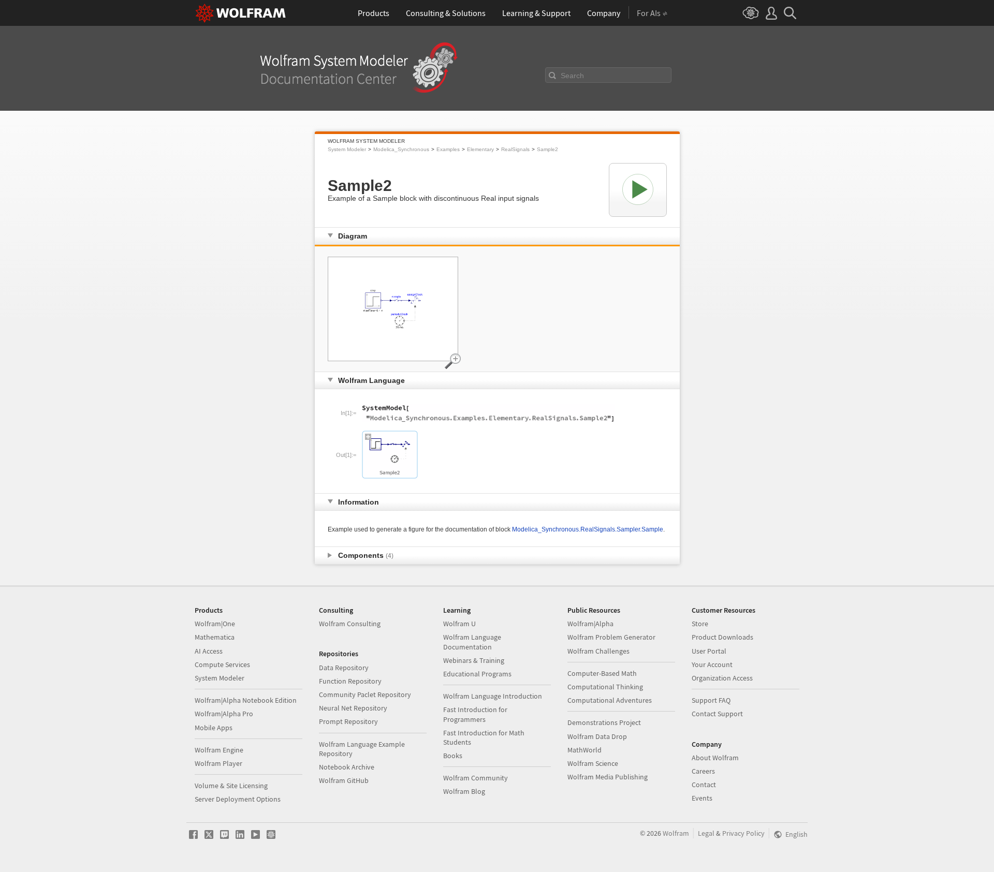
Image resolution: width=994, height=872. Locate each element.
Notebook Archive (346, 767)
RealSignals (515, 149)
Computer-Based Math (602, 673)
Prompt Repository (348, 721)
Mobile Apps (213, 727)
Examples (448, 149)
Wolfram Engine (219, 750)
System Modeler (347, 149)
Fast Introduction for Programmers (475, 714)
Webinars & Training (473, 660)
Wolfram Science (592, 763)
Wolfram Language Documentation (472, 641)
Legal (706, 833)
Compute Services (222, 664)
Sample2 (547, 149)
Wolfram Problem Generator (611, 637)
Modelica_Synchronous (401, 149)
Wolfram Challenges (598, 651)
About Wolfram (715, 757)
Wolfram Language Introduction (492, 696)
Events (702, 798)
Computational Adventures (609, 700)
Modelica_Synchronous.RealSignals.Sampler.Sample (587, 529)
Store (700, 623)
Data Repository (344, 667)
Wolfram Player (218, 763)
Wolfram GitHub (344, 780)
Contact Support (717, 713)
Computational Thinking (605, 686)
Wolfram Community (475, 777)
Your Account (712, 664)
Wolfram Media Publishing (607, 776)
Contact (704, 784)
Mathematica (215, 637)
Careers (703, 771)
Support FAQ (711, 700)
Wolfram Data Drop (597, 736)
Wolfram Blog (464, 791)
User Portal (709, 651)
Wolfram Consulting (350, 623)
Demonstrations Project (604, 722)
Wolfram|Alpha (590, 623)
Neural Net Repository (353, 708)
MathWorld (584, 750)
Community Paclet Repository (365, 694)
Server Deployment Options (238, 799)
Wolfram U (459, 623)
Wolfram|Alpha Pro (224, 713)
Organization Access (722, 678)
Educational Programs (477, 673)
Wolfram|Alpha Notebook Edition (246, 700)
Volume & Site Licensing (231, 785)
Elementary (480, 149)
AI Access (209, 651)
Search (572, 75)
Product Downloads (722, 637)
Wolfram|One (215, 623)
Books (452, 755)
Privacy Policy (743, 833)
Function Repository (350, 681)
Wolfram (676, 833)
